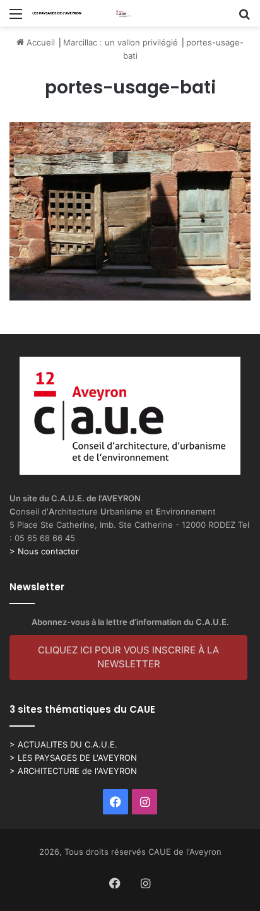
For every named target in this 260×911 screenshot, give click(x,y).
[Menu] (15, 18)
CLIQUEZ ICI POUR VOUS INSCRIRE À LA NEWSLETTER (128, 657)
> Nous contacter (44, 551)
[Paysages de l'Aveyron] (82, 13)
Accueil (39, 42)
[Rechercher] (244, 18)
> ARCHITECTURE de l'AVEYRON (73, 771)
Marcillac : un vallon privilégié (120, 42)
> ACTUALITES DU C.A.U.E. (63, 744)
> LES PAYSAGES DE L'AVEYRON (73, 758)
